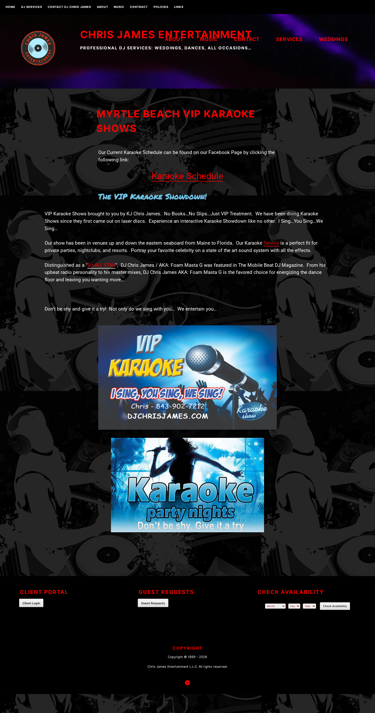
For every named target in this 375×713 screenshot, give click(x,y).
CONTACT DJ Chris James (69, 7)
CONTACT (247, 39)
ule (217, 176)
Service (271, 243)
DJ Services (31, 7)
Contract (139, 7)
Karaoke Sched (181, 176)
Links (178, 7)
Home (10, 7)
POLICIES (161, 7)
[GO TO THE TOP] (187, 682)
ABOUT (102, 7)
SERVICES (289, 39)
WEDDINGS (333, 39)
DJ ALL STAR (101, 265)
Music (119, 7)
